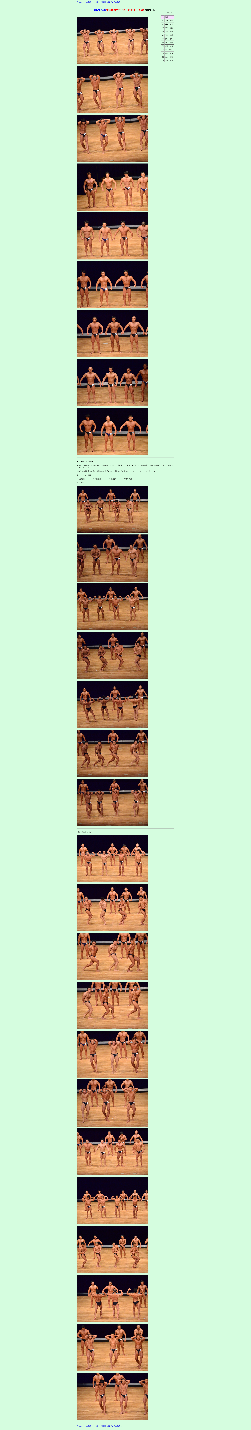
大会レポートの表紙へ (84, 2)
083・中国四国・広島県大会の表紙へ (108, 2)
